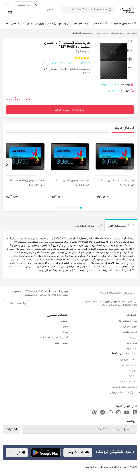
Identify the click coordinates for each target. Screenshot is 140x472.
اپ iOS (15, 452)
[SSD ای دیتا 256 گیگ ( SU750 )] (114, 156)
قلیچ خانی (113, 90)
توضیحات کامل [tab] (117, 226)
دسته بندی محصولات (122, 23)
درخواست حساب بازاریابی (122, 392)
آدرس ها (133, 370)
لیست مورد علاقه (128, 381)
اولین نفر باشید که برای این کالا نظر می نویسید (66, 62)
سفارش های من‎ (129, 365)
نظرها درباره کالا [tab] (84, 226)
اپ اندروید (75, 452)
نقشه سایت (131, 348)
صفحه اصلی (98, 23)
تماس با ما (11, 23)
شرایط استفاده (130, 332)
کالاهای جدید (79, 23)
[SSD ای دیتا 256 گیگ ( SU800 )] (70, 156)
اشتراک (11, 429)
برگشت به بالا (17, 304)
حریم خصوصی (130, 326)
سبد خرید (132, 375)
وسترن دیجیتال (108, 84)
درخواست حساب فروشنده (124, 387)
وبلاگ (26, 23)
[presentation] (132, 166)
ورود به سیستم (25, 5)
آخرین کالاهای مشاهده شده (54, 337)
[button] (129, 51)
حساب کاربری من (44, 23)
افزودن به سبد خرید (70, 109)
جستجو (62, 23)
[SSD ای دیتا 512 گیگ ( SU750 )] (25, 156)
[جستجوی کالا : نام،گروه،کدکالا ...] (110, 9)
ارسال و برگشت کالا (127, 321)
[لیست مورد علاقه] (7, 4)
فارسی (49, 9)
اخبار (65, 326)
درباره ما (133, 337)
